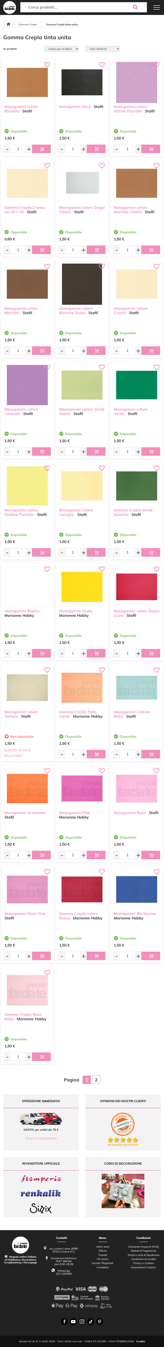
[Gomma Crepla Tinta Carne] (82, 687)
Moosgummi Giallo (75, 611)
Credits (140, 1341)
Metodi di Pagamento (143, 1250)
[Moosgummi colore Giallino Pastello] (27, 486)
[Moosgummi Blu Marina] (137, 889)
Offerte (102, 1250)
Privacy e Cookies (143, 1263)
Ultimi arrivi (102, 1246)
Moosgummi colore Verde (131, 411)
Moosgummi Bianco (22, 611)
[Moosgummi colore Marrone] (27, 284)
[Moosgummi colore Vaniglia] (82, 486)
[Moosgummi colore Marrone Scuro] (82, 284)
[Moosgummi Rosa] (137, 788)
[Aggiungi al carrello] (41, 149)
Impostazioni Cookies (143, 1267)
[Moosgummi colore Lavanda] (27, 385)
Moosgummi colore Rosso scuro (136, 613)
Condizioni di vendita (143, 1259)
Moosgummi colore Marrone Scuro (76, 310)
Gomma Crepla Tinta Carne (78, 714)
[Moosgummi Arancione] (27, 788)
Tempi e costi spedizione (41, 1138)
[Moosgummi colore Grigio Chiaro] (82, 183)
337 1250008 (64, 1273)
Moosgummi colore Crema (131, 310)
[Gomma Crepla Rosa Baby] (27, 990)
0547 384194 (64, 1261)
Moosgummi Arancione (24, 812)
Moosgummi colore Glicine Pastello (131, 108)
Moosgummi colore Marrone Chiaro (131, 209)
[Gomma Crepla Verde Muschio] (137, 486)
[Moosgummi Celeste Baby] (137, 687)
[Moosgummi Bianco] (27, 586)
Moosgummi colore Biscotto (21, 108)
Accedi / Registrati (102, 1263)
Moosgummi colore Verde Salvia (82, 411)
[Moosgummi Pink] (82, 788)
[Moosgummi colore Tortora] (27, 687)
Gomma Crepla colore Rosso (78, 915)
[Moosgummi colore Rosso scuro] (137, 586)
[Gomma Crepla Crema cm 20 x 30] (27, 183)
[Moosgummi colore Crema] (137, 284)
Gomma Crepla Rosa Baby (23, 1016)
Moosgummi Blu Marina (135, 913)
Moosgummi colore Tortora (21, 714)
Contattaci (103, 1267)
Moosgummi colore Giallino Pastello (21, 512)
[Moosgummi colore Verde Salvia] (82, 385)
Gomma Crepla (28, 24)
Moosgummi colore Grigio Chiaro (82, 209)
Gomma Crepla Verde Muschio (133, 512)
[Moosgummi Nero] (82, 82)
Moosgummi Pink (74, 812)
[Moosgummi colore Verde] (137, 385)
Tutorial (102, 1255)
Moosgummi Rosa (130, 812)
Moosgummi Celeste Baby (132, 714)
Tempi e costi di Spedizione (143, 1255)
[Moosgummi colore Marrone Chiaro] (137, 183)
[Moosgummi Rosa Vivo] (27, 889)
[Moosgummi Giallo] (82, 586)
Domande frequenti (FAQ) (143, 1246)
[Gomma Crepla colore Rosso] (82, 889)
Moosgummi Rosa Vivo (24, 913)
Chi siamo (102, 1259)
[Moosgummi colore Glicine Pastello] (137, 82)
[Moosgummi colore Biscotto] (27, 82)
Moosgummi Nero (75, 106)
